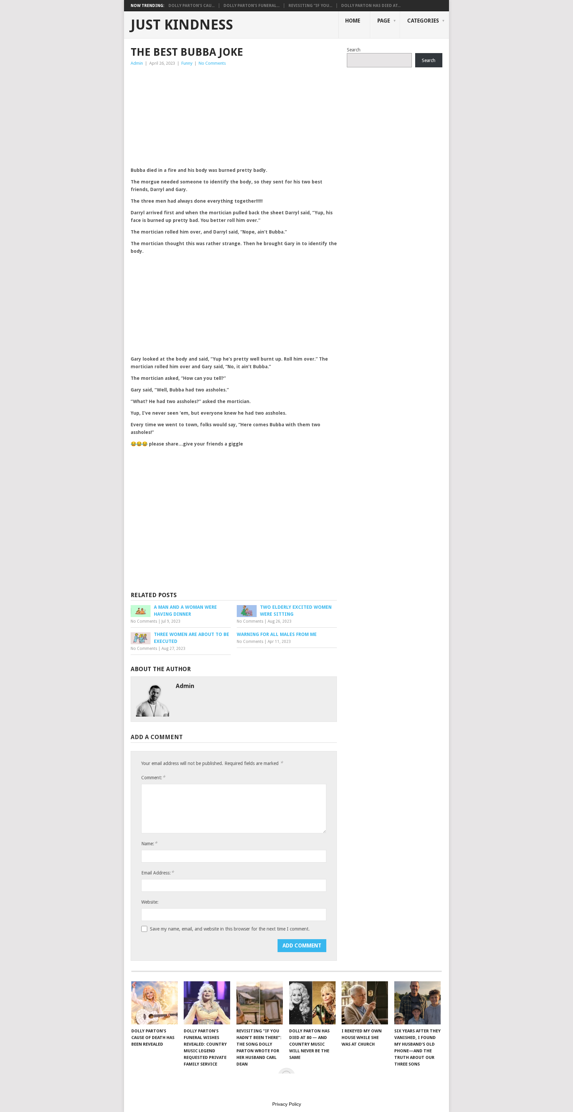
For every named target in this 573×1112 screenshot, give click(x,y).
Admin (137, 63)
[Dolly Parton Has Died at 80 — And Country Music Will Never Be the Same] (312, 1002)
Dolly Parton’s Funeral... (251, 5)
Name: (149, 843)
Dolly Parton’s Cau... (191, 5)
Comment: (153, 777)
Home (352, 21)
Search (353, 49)
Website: (150, 902)
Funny (186, 63)
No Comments (212, 63)
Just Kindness (182, 25)
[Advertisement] (234, 116)
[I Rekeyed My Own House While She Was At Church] (365, 1002)
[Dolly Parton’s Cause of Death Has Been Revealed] (154, 1002)
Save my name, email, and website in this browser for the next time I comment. (230, 929)
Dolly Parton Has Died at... (371, 5)
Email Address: (157, 872)
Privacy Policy (286, 1104)
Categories (423, 21)
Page (383, 21)
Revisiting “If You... (310, 5)
